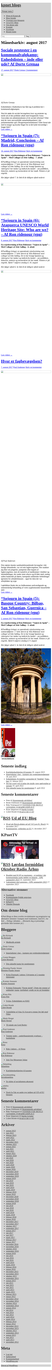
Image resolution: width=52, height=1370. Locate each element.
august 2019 (11, 1178)
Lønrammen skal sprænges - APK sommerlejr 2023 (26, 882)
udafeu (3, 1088)
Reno (3, 1045)
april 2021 (10, 1151)
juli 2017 (9, 1233)
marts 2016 (10, 1265)
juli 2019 (9, 1181)
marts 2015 (10, 1292)
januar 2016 (11, 1269)
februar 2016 (11, 1267)
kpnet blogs (11, 5)
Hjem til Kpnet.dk (13, 16)
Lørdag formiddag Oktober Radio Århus (22, 866)
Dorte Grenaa (19, 70)
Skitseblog (5, 1066)
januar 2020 (11, 1169)
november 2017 (12, 1224)
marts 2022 (10, 1140)
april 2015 (10, 1290)
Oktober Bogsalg (13, 904)
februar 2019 (11, 1192)
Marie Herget (6, 1021)
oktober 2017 (11, 1226)
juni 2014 (10, 1312)
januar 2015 (11, 1297)
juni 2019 (10, 1183)
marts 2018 (10, 1215)
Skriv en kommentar (34, 151)
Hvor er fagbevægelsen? (21, 361)
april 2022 (10, 1137)
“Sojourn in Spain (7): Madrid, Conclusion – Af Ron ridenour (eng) (22, 140)
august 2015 (11, 1281)
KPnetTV (10, 902)
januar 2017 (11, 1242)
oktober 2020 (11, 1156)
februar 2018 (11, 1217)
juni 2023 (10, 1133)
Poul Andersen (19, 367)
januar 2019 (11, 1194)
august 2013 (11, 1335)
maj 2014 (10, 1315)
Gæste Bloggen (7, 960)
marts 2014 (10, 1319)
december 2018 (12, 1197)
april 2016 (10, 1262)
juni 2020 (10, 1160)
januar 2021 (11, 1153)
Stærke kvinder (27, 809)
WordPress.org (12, 1361)
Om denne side (12, 25)
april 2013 (10, 1340)
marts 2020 (10, 1167)
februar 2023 (11, 1135)
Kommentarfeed (12, 1359)
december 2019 (12, 1172)
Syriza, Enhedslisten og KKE (18, 1001)
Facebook (10, 29)
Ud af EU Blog (12, 23)
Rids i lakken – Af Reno (15, 1049)
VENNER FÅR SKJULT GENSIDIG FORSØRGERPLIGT (24, 806)
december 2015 (12, 1272)
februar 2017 (11, 1240)
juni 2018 (10, 1208)
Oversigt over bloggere (15, 20)
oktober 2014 (11, 1303)
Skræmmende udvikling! (22, 800)
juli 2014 (9, 1310)
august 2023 (11, 1131)
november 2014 (12, 1301)
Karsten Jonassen (8, 984)
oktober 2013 (11, 1331)
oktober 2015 (11, 1276)
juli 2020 (9, 1158)
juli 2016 (9, 1256)
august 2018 (11, 1203)
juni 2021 (10, 1149)
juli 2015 (9, 1283)
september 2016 (12, 1251)
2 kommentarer (32, 70)
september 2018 (12, 1201)
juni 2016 (10, 1258)
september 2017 (12, 1228)
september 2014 (12, 1306)
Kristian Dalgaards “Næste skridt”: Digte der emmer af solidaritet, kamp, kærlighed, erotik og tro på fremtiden (28, 989)
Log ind (9, 1354)
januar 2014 (11, 1324)
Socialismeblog (7, 1077)
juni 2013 (10, 1337)
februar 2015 (11, 1294)
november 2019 (12, 1174)
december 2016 (12, 1244)
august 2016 (11, 1253)
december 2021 (12, 1142)
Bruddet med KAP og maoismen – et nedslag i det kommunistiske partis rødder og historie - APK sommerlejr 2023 (26, 877)
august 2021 (11, 1147)
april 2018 (10, 1212)
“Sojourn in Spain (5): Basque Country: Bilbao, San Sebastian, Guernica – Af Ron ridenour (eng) (23, 605)
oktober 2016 (11, 1249)
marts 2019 (10, 1190)
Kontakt (9, 27)
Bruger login (11, 32)
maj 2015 (10, 1287)
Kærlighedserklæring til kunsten (19, 772)
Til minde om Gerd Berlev (16, 1025)
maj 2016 (10, 1260)
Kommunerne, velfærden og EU (19, 829)
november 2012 (12, 1342)
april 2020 (10, 1165)
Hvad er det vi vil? (26, 812)
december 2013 (12, 1326)
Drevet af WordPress (9, 1365)
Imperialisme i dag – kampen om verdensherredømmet (27, 774)
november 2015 (12, 1274)
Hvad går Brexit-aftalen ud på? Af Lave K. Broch (26, 824)
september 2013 (12, 1333)
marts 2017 (10, 1237)
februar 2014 (11, 1322)
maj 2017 (10, 1235)
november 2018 (12, 1199)
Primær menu (7, 11)
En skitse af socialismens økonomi (19, 1081)
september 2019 (12, 1176)
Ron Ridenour (20, 151)
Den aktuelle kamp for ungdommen (20, 788)
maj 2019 (10, 1185)
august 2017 (11, 1231)
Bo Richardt (6, 938)
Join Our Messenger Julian (16, 1060)
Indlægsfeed (11, 1357)
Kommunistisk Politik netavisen (18, 897)
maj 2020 (10, 1162)
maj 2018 (10, 1210)
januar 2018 (11, 1219)
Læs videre (6, 129)
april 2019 (10, 1187)
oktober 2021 (11, 1144)
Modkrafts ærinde (13, 942)
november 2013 (12, 1328)
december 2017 (12, 1222)
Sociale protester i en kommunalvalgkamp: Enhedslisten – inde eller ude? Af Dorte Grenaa (22, 57)
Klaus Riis (5, 997)
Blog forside (11, 18)
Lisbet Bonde (6, 1007)
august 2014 (11, 1308)
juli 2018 (9, 1206)
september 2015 (12, 1278)
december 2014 (12, 1299)
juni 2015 (10, 1285)
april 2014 (10, 1317)
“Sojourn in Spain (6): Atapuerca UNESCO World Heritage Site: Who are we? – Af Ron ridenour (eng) (25, 227)
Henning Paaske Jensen (10, 970)
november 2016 (12, 1247)
